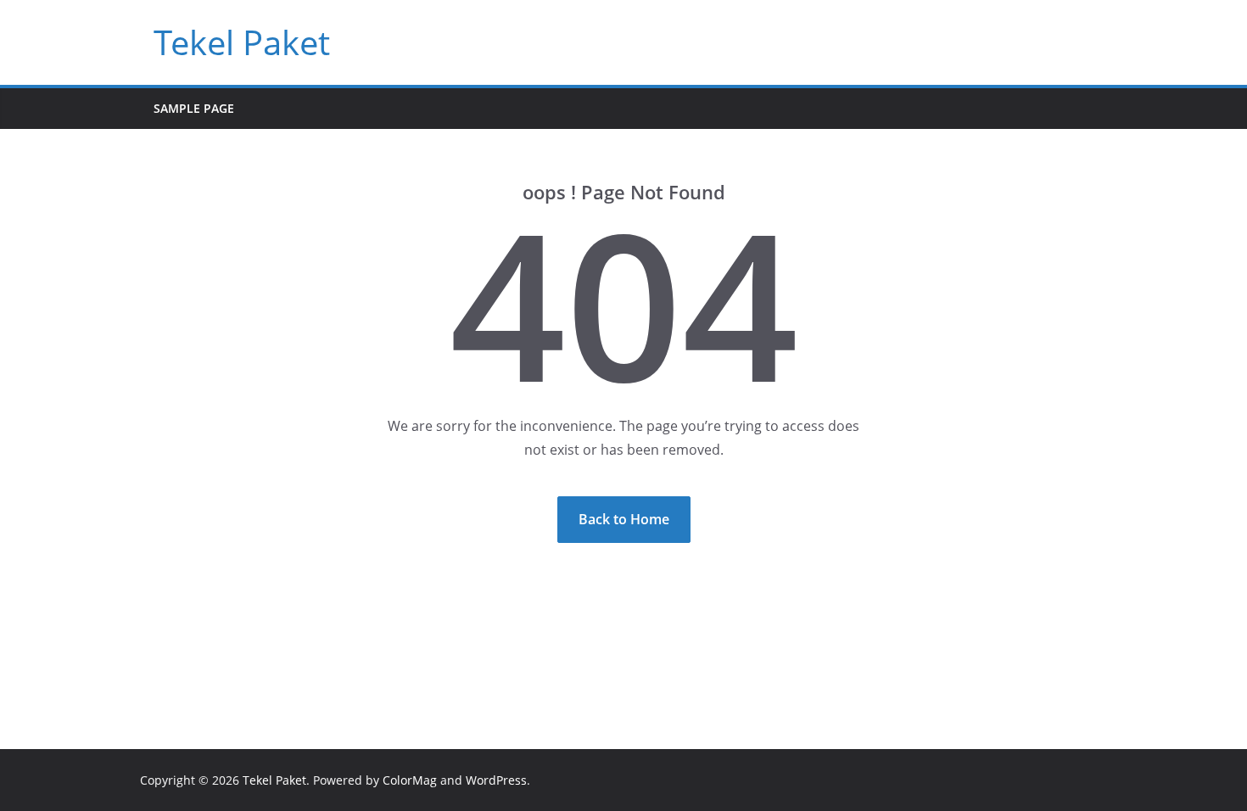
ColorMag (410, 780)
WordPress (496, 780)
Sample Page (194, 108)
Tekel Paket (242, 42)
